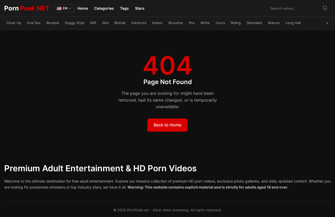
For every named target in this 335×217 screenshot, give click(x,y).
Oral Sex (34, 23)
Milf (93, 23)
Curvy (220, 23)
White (205, 23)
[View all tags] (327, 23)
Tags (124, 8)
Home (82, 8)
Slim (105, 23)
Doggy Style (75, 23)
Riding (236, 23)
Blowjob (52, 23)
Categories (104, 8)
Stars (139, 8)
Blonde (120, 23)
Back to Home (167, 124)
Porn (26, 8)
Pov (192, 23)
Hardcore (139, 23)
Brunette (176, 23)
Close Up (13, 23)
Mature (274, 23)
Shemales (254, 23)
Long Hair (293, 23)
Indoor (157, 23)
